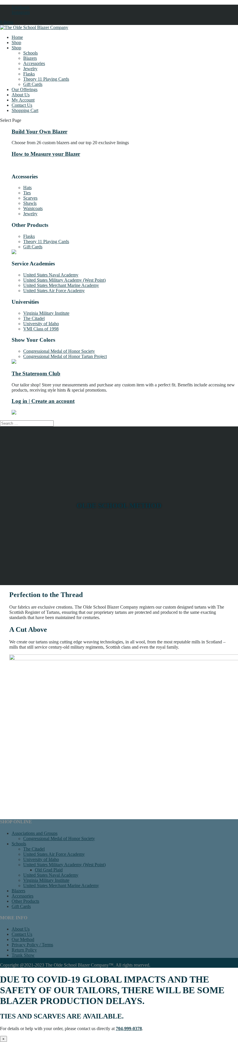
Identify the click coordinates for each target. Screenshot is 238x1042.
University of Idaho (41, 323)
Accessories (34, 63)
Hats (27, 187)
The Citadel (34, 318)
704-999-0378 (129, 1028)
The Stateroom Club (36, 373)
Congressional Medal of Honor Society (59, 351)
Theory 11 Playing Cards (46, 79)
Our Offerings (24, 89)
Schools (30, 52)
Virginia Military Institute (46, 313)
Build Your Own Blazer (39, 132)
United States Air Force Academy (54, 290)
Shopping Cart (25, 110)
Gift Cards (32, 84)
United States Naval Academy (50, 274)
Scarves (30, 198)
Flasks (29, 73)
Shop (16, 42)
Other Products (25, 901)
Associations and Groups (34, 833)
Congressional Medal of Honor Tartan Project (65, 356)
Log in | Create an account (43, 401)
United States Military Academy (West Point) (64, 280)
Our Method (23, 939)
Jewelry (30, 68)
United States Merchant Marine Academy (61, 285)
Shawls (30, 203)
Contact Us (22, 105)
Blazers (30, 58)
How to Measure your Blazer (46, 154)
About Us (21, 94)
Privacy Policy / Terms (32, 944)
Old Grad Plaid (49, 869)
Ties (27, 192)
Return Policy (24, 949)
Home (17, 37)
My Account (23, 99)
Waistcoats (33, 208)
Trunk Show (23, 955)
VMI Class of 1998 (41, 328)
